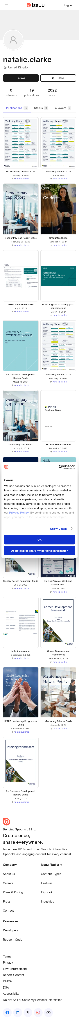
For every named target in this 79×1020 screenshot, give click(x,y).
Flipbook (47, 892)
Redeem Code (12, 939)
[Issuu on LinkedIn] (17, 1012)
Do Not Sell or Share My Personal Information (32, 1000)
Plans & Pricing (13, 892)
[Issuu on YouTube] (48, 1012)
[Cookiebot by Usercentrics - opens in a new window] (59, 467)
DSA (6, 987)
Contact (8, 910)
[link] (68, 5)
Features (47, 883)
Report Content (13, 975)
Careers (8, 883)
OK (39, 539)
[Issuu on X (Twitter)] (28, 1012)
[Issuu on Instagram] (38, 1012)
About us (9, 874)
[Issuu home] (35, 5)
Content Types (51, 874)
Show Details (58, 528)
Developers (10, 930)
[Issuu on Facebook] (7, 1012)
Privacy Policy (19, 512)
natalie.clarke (22, 178)
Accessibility (11, 993)
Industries (47, 901)
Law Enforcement (15, 969)
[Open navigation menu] (6, 5)
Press (6, 901)
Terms (7, 956)
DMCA (7, 981)
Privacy (8, 962)
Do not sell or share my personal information (39, 550)
